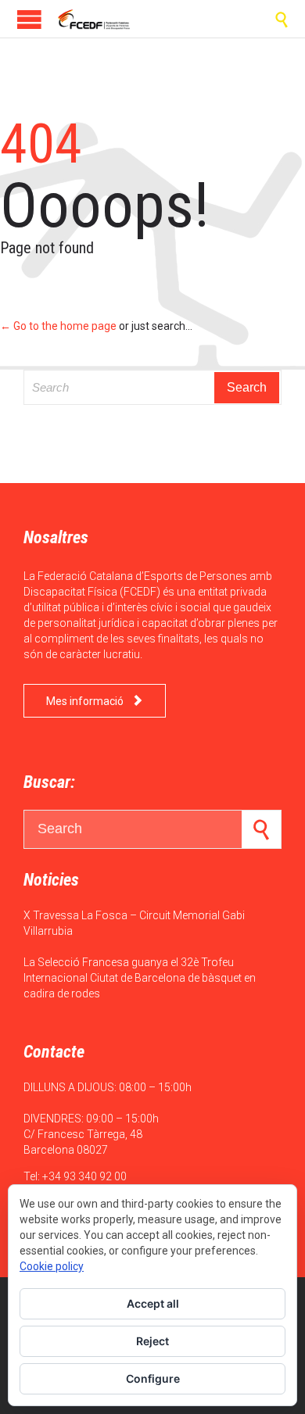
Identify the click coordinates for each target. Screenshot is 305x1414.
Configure (153, 1378)
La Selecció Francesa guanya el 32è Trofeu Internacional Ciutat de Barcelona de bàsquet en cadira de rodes (139, 978)
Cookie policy (52, 1266)
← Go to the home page (58, 326)
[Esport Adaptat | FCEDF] (94, 19)
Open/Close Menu (29, 19)
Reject (152, 1341)
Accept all (153, 1303)
